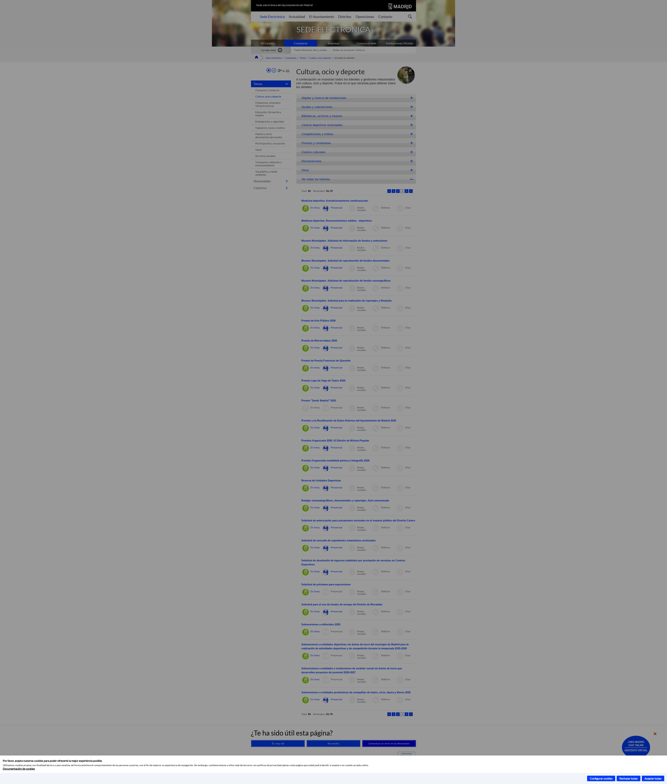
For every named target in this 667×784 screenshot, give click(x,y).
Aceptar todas (653, 778)
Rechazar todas (628, 778)
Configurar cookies (601, 778)
